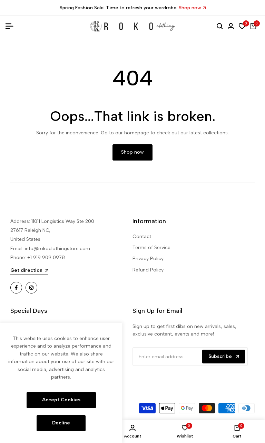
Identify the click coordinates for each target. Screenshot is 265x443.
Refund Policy (148, 270)
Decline (61, 423)
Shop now (190, 8)
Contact (141, 236)
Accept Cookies (61, 400)
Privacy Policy (148, 258)
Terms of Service (151, 247)
